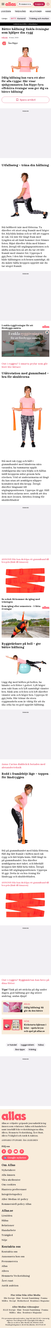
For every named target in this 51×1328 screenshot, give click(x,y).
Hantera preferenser (14, 1189)
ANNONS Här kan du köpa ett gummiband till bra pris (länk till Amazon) (25, 560)
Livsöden (7, 1215)
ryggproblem (27, 1045)
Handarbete (9, 1230)
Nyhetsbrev (8, 1170)
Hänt (18, 1298)
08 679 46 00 (41, 1325)
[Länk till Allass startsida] (10, 4)
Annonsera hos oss (13, 1256)
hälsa (5, 38)
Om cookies (9, 1184)
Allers (5, 1270)
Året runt (7, 1280)
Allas (4, 1266)
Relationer (36, 11)
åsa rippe (20, 1049)
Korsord (18, 18)
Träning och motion (39, 18)
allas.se (41, 1320)
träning (32, 1049)
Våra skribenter (11, 1179)
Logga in (39, 4)
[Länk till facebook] (4, 1151)
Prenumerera (25, 4)
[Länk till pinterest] (22, 1151)
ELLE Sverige (9, 1310)
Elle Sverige (9, 1298)
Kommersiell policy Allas (16, 1204)
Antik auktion (10, 1285)
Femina (44, 1298)
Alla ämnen (8, 1174)
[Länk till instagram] (10, 1151)
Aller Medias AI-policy (15, 1199)
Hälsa (5, 1220)
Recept (12, 1301)
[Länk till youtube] (16, 1151)
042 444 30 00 (35, 1318)
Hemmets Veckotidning (16, 1275)
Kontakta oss (9, 1251)
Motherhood (23, 1301)
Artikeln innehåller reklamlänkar (25, 24)
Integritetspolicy (12, 1194)
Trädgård (20, 11)
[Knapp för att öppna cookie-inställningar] (48, 4)
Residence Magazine (39, 1301)
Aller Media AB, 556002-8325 (32, 1323)
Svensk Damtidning (30, 1298)
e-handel (12, 1045)
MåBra (5, 1301)
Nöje (4, 1239)
